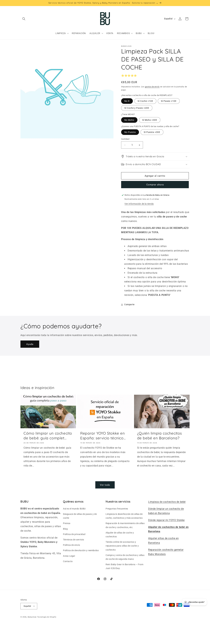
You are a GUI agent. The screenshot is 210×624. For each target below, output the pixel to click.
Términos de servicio (73, 539)
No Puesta (130, 132)
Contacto (68, 561)
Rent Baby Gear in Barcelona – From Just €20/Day (124, 566)
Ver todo (105, 485)
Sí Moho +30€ (149, 120)
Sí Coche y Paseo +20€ (136, 108)
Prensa (66, 523)
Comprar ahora (155, 184)
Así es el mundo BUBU (74, 508)
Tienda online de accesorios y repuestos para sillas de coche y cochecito (122, 546)
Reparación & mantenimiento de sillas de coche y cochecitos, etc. (125, 525)
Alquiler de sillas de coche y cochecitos (120, 534)
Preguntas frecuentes (117, 508)
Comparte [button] (129, 304)
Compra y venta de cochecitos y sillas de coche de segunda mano (125, 557)
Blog (65, 528)
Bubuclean (32, 617)
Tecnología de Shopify (46, 617)
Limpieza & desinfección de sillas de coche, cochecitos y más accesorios (124, 516)
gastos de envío (152, 87)
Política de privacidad (74, 534)
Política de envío (71, 545)
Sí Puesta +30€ (152, 132)
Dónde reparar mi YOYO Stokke (166, 520)
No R (127, 101)
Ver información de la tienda (139, 204)
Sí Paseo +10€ (168, 101)
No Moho (129, 120)
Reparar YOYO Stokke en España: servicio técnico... (103, 435)
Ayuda (29, 344)
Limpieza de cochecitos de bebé (167, 501)
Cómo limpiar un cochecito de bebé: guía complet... (48, 435)
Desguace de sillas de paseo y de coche (80, 516)
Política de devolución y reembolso (81, 550)
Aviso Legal (69, 556)
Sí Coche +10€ (145, 101)
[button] (23, 18)
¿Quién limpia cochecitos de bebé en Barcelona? (159, 435)
